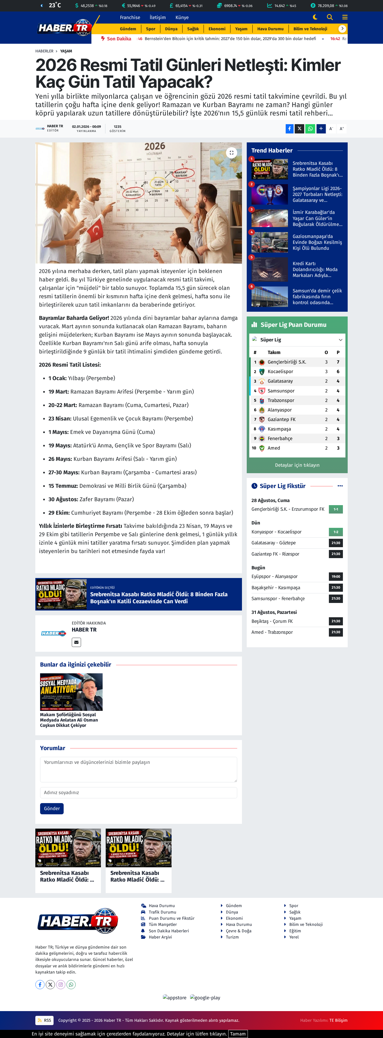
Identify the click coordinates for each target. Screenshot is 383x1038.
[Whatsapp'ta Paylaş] (310, 128)
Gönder (52, 809)
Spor (150, 28)
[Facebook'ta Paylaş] (290, 128)
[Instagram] (60, 984)
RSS (47, 1020)
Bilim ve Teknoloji (310, 28)
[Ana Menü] (343, 17)
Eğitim (295, 930)
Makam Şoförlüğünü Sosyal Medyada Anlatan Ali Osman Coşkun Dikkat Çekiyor (69, 720)
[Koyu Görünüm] (315, 17)
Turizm (232, 937)
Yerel (294, 937)
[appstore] (175, 997)
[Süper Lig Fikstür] (340, 486)
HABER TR (84, 629)
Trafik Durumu (162, 912)
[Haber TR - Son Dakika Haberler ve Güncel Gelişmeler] (64, 27)
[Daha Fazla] (321, 128)
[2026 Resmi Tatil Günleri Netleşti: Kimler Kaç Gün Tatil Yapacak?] (138, 202)
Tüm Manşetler (163, 924)
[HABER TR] (53, 633)
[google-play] (205, 997)
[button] (342, 29)
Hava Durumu (270, 28)
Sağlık (193, 28)
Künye (182, 17)
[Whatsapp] (71, 984)
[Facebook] (40, 984)
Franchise (130, 17)
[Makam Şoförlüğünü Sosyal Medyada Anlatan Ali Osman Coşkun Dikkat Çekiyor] (71, 692)
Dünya (171, 28)
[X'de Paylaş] (299, 128)
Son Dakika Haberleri (169, 930)
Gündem (128, 28)
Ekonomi (217, 28)
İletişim (158, 17)
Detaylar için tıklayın (297, 465)
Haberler (44, 51)
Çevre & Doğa (239, 930)
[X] (50, 984)
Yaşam (241, 28)
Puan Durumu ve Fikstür (172, 918)
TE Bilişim (338, 1020)
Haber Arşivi (160, 937)
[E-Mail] (76, 642)
